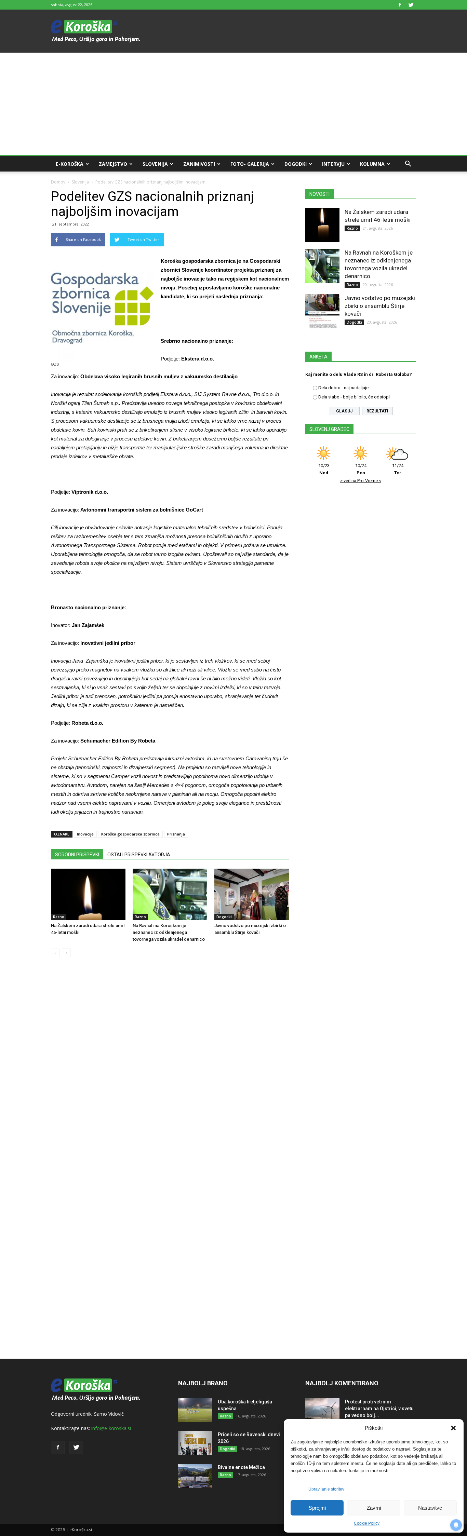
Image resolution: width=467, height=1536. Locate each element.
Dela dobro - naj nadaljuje (343, 387)
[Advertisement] (233, 104)
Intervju (333, 164)
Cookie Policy (366, 1523)
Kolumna (372, 164)
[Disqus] (170, 1066)
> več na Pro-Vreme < (360, 480)
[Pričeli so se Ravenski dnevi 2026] (195, 1443)
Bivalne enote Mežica (241, 1467)
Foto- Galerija (249, 164)
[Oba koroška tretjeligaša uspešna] (195, 1410)
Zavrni (374, 1508)
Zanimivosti (199, 164)
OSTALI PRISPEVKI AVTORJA (138, 854)
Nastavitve (430, 1508)
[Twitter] (411, 5)
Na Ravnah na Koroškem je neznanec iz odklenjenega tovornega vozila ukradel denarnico (169, 932)
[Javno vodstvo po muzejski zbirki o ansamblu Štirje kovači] (251, 894)
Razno (58, 916)
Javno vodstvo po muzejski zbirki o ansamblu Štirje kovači (380, 306)
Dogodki (295, 164)
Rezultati (377, 411)
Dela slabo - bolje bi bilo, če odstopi (354, 396)
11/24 (397, 469)
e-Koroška (69, 164)
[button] (453, 1428)
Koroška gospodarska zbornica (130, 834)
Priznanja (176, 834)
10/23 (324, 469)
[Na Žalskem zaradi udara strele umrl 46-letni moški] (88, 894)
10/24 (360, 469)
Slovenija (155, 164)
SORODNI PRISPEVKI (77, 854)
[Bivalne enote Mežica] (195, 1476)
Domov (58, 182)
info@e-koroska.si (111, 1428)
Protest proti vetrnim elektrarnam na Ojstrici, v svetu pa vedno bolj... (379, 1408)
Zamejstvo (113, 164)
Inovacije (85, 834)
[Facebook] (400, 5)
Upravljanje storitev (326, 1489)
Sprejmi (317, 1508)
